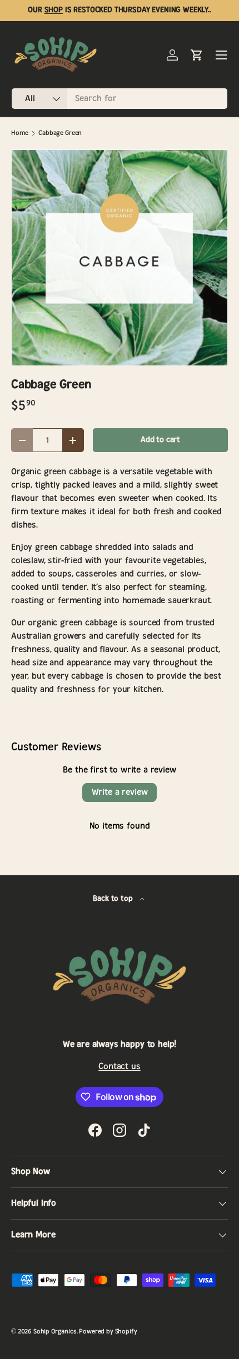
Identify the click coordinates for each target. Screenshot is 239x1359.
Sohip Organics (55, 1331)
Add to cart (160, 440)
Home (19, 133)
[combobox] (119, 98)
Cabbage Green (60, 133)
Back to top (114, 898)
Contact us (119, 1066)
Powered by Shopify (108, 1331)
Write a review (120, 792)
